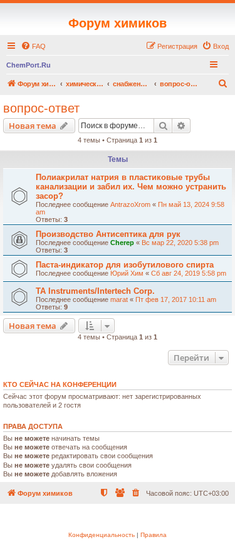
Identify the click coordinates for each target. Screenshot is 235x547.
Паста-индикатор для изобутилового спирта (125, 264)
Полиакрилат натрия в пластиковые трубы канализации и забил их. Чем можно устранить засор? (131, 187)
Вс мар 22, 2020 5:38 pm (180, 242)
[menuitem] (33, 46)
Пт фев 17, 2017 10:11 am (175, 299)
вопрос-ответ (41, 108)
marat (119, 299)
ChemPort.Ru (28, 65)
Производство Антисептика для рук (108, 234)
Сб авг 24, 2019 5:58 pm (188, 273)
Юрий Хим (127, 273)
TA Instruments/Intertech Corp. (95, 291)
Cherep (122, 242)
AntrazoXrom (130, 204)
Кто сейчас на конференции (60, 384)
